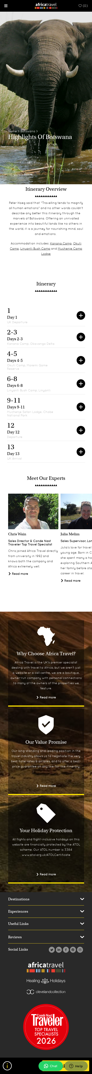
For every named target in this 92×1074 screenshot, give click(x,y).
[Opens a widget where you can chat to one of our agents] (76, 1066)
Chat (54, 1066)
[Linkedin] (58, 950)
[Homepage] (46, 5)
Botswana (28, 131)
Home (12, 131)
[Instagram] (79, 950)
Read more (19, 573)
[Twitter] (51, 950)
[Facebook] (65, 950)
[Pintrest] (72, 950)
